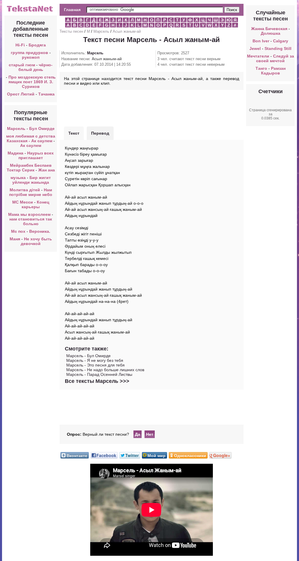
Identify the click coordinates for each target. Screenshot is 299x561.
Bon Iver (261, 41)
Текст (73, 133)
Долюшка (270, 33)
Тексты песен (71, 31)
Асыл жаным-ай (127, 31)
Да (137, 434)
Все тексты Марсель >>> (97, 381)
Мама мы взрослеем (29, 214)
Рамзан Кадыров (273, 70)
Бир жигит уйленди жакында (31, 180)
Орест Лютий (20, 94)
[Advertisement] (152, 107)
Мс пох (18, 231)
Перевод (100, 133)
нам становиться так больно (30, 221)
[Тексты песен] (30, 11)
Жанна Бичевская (269, 28)
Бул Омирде (42, 128)
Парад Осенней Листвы (109, 374)
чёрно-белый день (35, 67)
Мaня (15, 239)
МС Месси (23, 202)
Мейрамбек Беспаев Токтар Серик (29, 167)
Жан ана (46, 170)
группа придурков (29, 52)
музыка (18, 177)
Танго (261, 68)
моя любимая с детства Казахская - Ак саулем (30, 138)
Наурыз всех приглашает (36, 155)
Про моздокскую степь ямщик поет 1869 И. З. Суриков (32, 82)
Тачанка (46, 94)
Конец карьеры (35, 204)
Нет (149, 434)
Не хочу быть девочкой (36, 241)
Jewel (255, 48)
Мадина (15, 153)
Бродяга (37, 45)
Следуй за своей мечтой (275, 58)
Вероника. (39, 231)
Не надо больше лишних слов (115, 369)
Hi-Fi (20, 45)
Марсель (16, 128)
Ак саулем (30, 145)
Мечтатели (258, 56)
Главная (72, 9)
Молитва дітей (25, 189)
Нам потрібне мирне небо (30, 192)
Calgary (280, 41)
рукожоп (30, 57)
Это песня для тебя (106, 365)
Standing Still (278, 48)
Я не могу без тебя (105, 360)
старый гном (22, 64)
